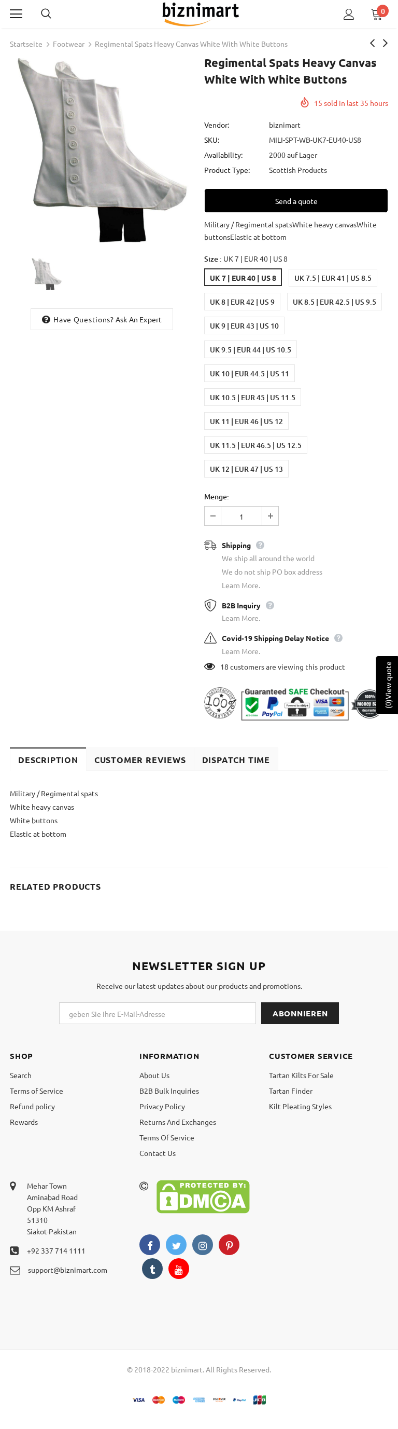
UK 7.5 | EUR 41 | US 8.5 (333, 278)
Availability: (223, 154)
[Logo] (200, 13)
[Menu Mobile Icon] (16, 14)
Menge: (216, 496)
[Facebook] (149, 1244)
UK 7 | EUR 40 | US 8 (243, 277)
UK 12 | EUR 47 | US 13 (246, 469)
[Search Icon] (56, 14)
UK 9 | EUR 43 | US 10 (244, 326)
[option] (102, 150)
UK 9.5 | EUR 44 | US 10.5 (250, 350)
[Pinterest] (229, 1244)
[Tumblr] (152, 1268)
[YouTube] (178, 1268)
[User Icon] (349, 14)
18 (224, 666)
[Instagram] (202, 1244)
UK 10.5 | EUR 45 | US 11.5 (252, 397)
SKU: (211, 139)
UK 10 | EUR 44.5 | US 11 (249, 373)
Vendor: (216, 124)
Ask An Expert (139, 319)
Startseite (26, 43)
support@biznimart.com (67, 1269)
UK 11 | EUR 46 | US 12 (246, 421)
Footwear (68, 43)
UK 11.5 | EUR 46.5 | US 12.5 (256, 445)
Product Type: (227, 169)
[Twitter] (176, 1244)
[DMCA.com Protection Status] (203, 1195)
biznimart (285, 124)
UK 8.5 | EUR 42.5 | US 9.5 (334, 302)
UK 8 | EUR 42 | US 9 (242, 302)
